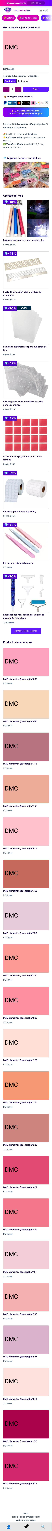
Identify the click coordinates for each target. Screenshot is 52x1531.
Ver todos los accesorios (26, 631)
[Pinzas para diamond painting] (26, 541)
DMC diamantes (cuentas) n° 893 (20, 1018)
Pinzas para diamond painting (18, 563)
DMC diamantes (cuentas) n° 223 (20, 1145)
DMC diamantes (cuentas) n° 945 (20, 721)
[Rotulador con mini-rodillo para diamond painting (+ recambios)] (26, 593)
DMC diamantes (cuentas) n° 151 (20, 1272)
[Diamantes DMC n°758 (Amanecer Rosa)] (26, 789)
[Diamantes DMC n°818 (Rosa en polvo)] (26, 1382)
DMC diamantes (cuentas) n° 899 (20, 1229)
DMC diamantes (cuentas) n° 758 (20, 806)
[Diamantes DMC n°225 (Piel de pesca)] (26, 1043)
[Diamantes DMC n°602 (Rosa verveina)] (26, 1170)
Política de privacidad (26, 1520)
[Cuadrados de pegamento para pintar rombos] (26, 435)
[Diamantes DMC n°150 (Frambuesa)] (26, 1424)
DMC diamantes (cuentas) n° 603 (20, 679)
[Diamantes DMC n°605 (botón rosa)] (26, 831)
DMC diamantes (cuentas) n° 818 (20, 1399)
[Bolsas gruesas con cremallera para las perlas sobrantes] (26, 380)
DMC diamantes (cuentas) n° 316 (20, 763)
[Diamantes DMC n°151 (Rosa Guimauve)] (26, 1255)
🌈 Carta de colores (28, 18)
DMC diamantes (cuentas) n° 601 (20, 1483)
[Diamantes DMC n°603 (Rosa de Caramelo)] (26, 662)
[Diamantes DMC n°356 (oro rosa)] (26, 874)
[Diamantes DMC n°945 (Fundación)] (26, 704)
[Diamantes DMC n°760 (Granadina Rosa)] (26, 1297)
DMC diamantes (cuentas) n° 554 (20, 1356)
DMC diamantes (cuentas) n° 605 (20, 848)
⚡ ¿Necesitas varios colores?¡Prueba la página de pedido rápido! (26, 112)
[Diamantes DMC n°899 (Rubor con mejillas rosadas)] (26, 1212)
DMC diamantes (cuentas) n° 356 (20, 891)
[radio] (10, 81)
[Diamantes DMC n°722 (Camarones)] (26, 1085)
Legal (25, 1514)
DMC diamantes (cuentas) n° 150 (20, 1441)
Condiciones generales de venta (26, 1517)
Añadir (36, 89)
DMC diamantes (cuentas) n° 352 (20, 975)
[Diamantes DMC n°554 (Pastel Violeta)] (26, 1339)
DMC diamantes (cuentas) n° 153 (20, 933)
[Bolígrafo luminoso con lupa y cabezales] (26, 218)
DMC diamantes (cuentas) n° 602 (20, 1187)
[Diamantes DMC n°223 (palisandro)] (26, 1128)
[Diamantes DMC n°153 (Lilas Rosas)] (26, 916)
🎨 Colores (9, 18)
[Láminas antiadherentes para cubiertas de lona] (26, 325)
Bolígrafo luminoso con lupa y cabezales (23, 240)
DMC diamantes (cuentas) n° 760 (20, 1314)
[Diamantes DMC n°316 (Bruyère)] (26, 747)
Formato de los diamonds (14, 76)
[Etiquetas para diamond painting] (26, 490)
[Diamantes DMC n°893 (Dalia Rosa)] (26, 1001)
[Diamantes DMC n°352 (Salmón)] (26, 958)
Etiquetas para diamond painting (19, 511)
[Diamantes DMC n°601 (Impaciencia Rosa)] (26, 1466)
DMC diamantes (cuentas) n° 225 (20, 1060)
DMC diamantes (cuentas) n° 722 (20, 1102)
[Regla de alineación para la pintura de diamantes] (26, 270)
